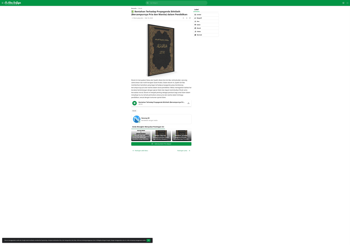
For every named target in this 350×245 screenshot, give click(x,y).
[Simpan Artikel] (183, 18)
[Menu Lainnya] (347, 3)
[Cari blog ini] (147, 3)
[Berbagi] (186, 18)
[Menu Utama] (2, 3)
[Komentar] (189, 18)
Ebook (140, 8)
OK (148, 240)
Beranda (133, 8)
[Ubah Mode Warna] (343, 3)
